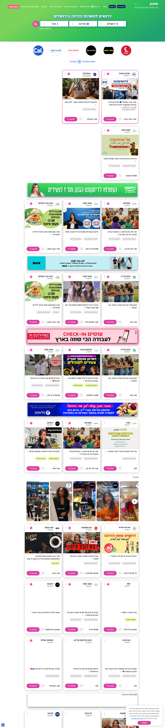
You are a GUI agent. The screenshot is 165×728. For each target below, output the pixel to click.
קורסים (44, 6)
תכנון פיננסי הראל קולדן (30, 6)
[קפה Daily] (57, 528)
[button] (35, 24)
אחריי (128, 422)
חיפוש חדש (45, 28)
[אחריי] (134, 423)
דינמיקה (50, 422)
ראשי (105, 6)
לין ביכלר (88, 713)
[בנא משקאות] (96, 528)
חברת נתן (126, 640)
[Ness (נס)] (94, 74)
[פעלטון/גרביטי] (96, 350)
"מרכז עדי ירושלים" (45, 203)
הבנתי (144, 723)
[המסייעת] (134, 204)
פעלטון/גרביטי (86, 349)
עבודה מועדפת (85, 6)
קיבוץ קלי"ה (125, 276)
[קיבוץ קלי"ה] (134, 277)
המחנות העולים (47, 640)
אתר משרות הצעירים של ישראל (146, 7)
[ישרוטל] (57, 714)
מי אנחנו (97, 6)
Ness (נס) (87, 73)
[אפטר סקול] (134, 131)
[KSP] (134, 585)
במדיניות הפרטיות (137, 718)
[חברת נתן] (134, 641)
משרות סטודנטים (71, 6)
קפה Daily (49, 527)
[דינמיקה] (57, 423)
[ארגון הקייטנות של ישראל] (96, 641)
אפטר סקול (125, 130)
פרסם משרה (13, 7)
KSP (128, 583)
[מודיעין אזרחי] (134, 74)
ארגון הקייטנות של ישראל (81, 640)
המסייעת (126, 203)
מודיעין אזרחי (124, 73)
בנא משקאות (86, 527)
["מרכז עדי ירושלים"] (57, 204)
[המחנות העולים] (57, 641)
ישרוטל (50, 713)
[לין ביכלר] (96, 714)
